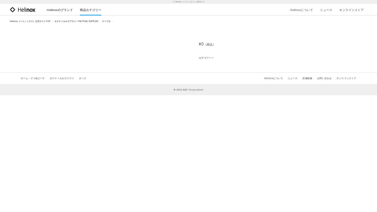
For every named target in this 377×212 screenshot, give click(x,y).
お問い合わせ (324, 78)
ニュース (326, 10)
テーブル (106, 21)
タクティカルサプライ (62, 78)
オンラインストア (351, 10)
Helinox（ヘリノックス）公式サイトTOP (30, 21)
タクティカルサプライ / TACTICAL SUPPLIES (76, 21)
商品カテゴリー (90, 10)
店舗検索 (307, 78)
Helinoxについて (301, 10)
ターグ (82, 78)
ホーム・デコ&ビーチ (33, 78)
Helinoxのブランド (60, 10)
